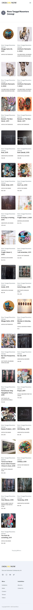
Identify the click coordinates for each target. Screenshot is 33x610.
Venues (4, 594)
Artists (3, 588)
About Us (20, 585)
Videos (3, 597)
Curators (4, 591)
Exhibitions (4, 585)
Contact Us (20, 588)
